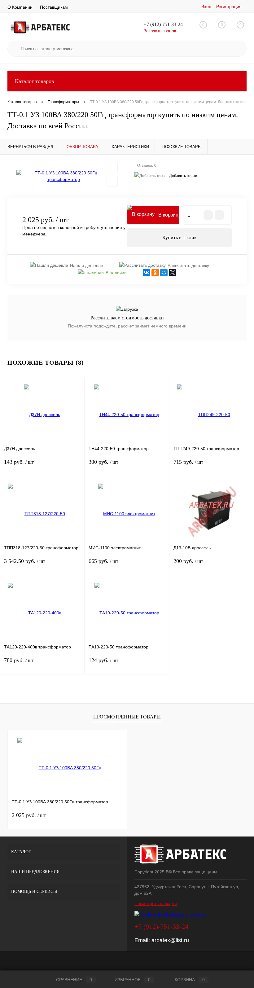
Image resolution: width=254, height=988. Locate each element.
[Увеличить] (63, 176)
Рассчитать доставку (188, 265)
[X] (172, 272)
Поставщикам (54, 7)
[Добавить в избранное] (112, 167)
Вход (206, 6)
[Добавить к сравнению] (112, 181)
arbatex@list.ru (170, 940)
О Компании (20, 7)
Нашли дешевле (86, 265)
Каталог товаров (34, 81)
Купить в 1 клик (179, 237)
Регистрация (229, 6)
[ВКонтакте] (146, 272)
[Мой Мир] (164, 272)
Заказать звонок (160, 30)
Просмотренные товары (127, 716)
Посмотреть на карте (155, 903)
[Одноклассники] (155, 272)
